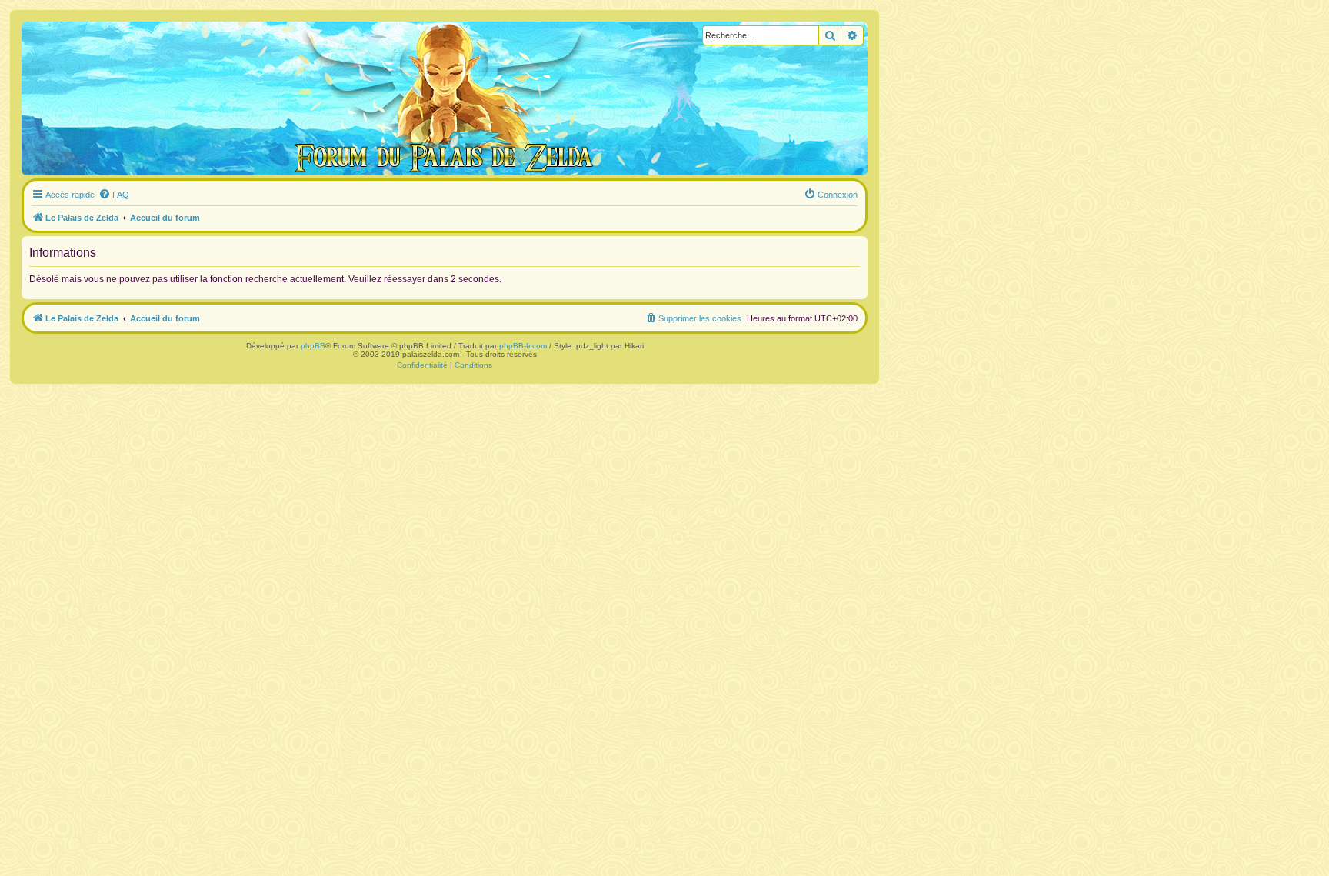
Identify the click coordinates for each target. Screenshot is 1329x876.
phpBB (313, 345)
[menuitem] (113, 194)
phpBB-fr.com (523, 345)
